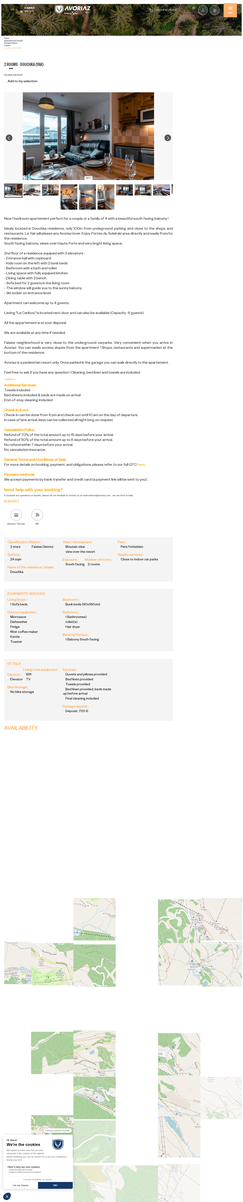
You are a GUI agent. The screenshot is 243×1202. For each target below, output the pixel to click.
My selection (193, 8)
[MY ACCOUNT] (203, 10)
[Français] (12, 10)
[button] (214, 10)
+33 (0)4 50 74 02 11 (165, 10)
